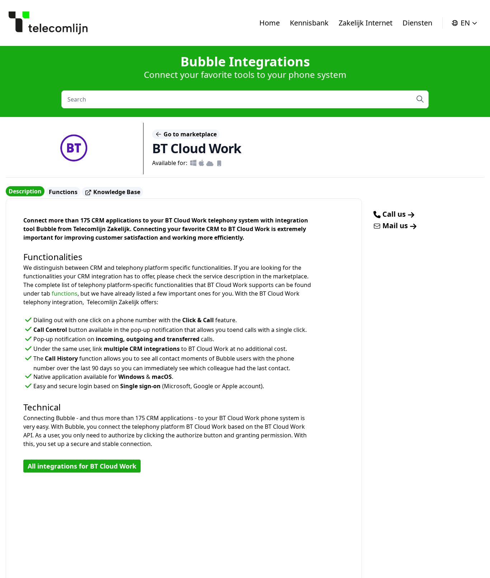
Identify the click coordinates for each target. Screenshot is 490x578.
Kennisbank (309, 23)
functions (64, 293)
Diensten (417, 23)
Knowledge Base (116, 192)
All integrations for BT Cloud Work (82, 466)
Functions (63, 192)
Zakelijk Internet (365, 23)
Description (25, 191)
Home (269, 23)
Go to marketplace (189, 134)
